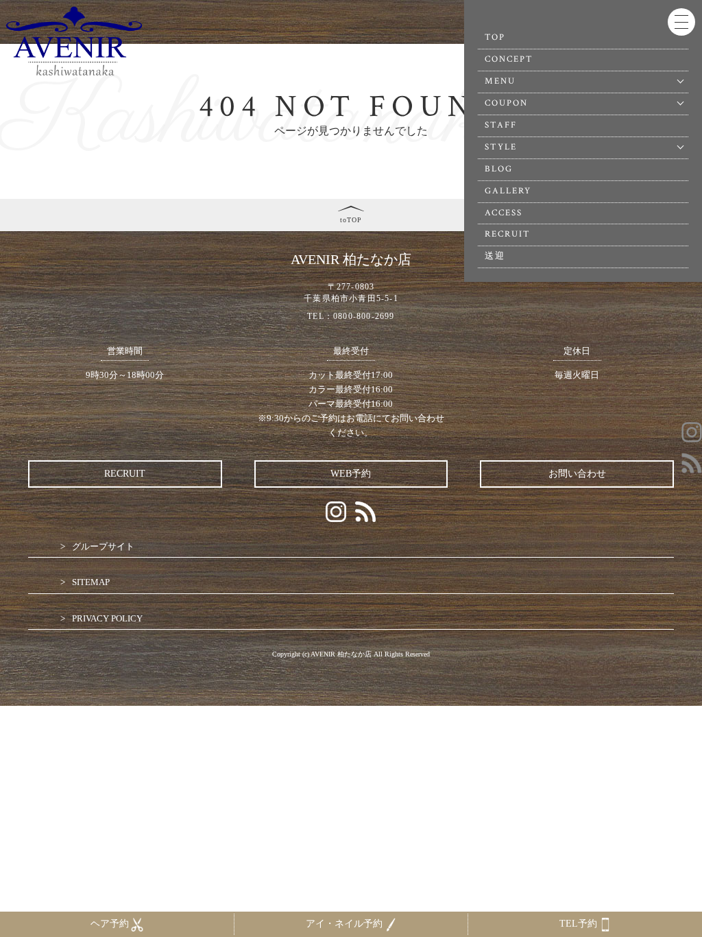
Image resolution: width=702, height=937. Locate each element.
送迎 (495, 256)
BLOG (499, 169)
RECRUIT (508, 234)
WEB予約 (350, 473)
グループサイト (103, 546)
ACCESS (503, 213)
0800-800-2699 (364, 316)
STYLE (501, 147)
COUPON (506, 103)
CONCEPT (509, 59)
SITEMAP (91, 582)
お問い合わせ (577, 473)
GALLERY (508, 191)
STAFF (501, 125)
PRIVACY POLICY (107, 618)
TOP (495, 37)
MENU (500, 81)
